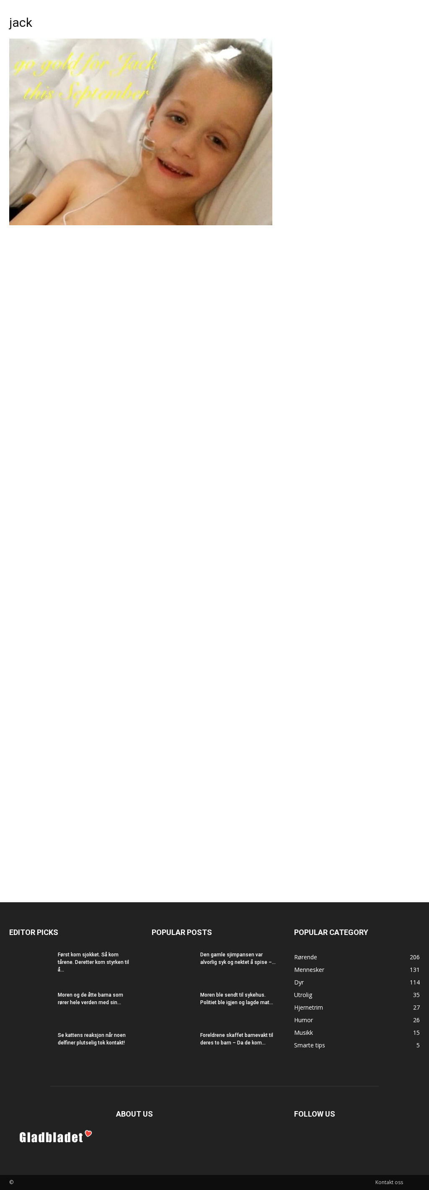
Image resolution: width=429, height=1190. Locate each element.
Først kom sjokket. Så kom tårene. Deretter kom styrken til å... (93, 962)
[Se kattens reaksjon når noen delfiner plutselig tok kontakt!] (30, 1046)
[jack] (140, 223)
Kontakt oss (389, 1182)
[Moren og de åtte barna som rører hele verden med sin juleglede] (30, 1006)
